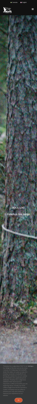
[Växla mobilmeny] (33, 9)
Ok (18, 400)
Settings (30, 366)
